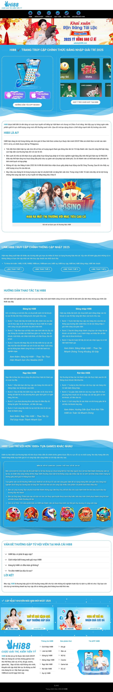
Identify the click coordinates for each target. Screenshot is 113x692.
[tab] (39, 465)
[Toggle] (6, 554)
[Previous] (5, 31)
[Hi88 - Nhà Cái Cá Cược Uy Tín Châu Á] (13, 5)
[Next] (108, 31)
